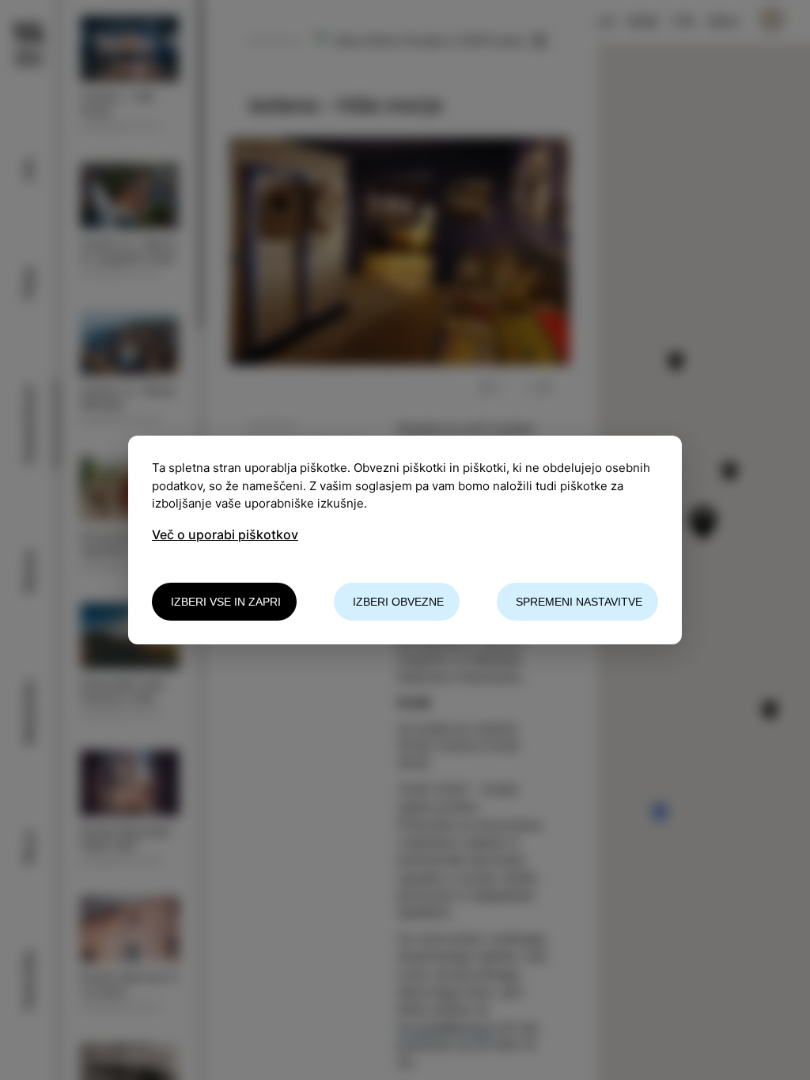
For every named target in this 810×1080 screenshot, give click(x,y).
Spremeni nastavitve (579, 601)
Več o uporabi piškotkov (225, 534)
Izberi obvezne (398, 601)
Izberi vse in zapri (226, 601)
